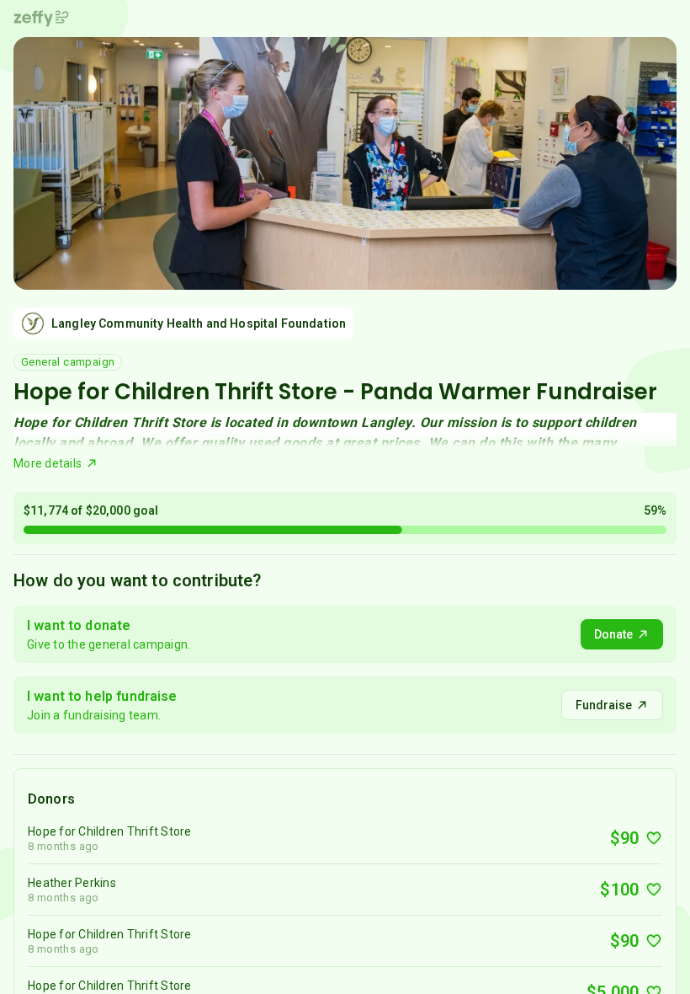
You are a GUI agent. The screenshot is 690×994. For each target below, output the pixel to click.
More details (47, 463)
